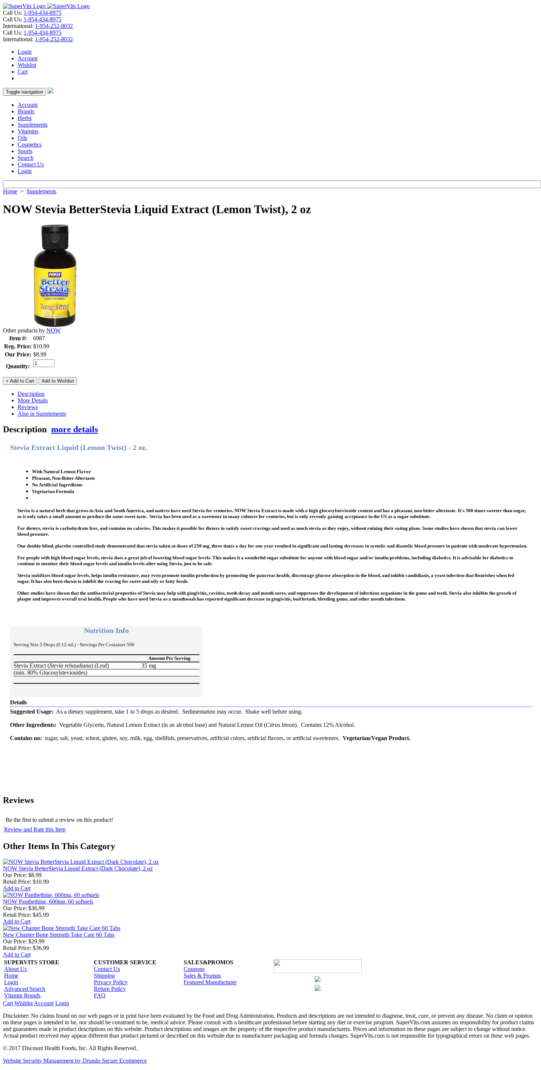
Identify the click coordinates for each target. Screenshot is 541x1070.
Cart (23, 71)
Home (10, 191)
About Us (15, 969)
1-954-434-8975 (42, 13)
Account (28, 58)
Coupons (194, 969)
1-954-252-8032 (54, 26)
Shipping (104, 975)
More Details (33, 400)
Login (25, 52)
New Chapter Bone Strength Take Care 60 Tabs (58, 935)
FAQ (100, 995)
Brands (26, 111)
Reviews (28, 407)
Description (31, 394)
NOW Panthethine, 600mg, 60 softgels (48, 901)
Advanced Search (24, 989)
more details (74, 429)
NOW (53, 330)
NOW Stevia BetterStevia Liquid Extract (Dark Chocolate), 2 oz (78, 868)
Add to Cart (17, 888)
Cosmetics (30, 144)
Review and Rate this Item (35, 829)
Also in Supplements (42, 414)
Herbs (25, 118)
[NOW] (54, 325)
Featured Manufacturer (210, 982)
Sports (25, 151)
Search (25, 158)
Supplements (32, 125)
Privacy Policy (111, 982)
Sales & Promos (202, 975)
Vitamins (28, 131)
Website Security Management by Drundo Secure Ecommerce (75, 1060)
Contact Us (31, 164)
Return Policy (110, 989)
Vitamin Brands (22, 995)
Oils (22, 138)
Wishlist (27, 65)
